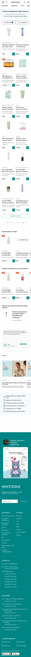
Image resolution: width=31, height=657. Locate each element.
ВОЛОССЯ (5, 5)
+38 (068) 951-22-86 (10, 584)
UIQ (17, 42)
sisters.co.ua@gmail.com (11, 563)
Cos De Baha (19, 288)
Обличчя (18, 518)
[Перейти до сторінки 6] (18, 390)
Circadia (18, 198)
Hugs (17, 105)
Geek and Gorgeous (7, 42)
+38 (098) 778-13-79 (10, 601)
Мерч (18, 526)
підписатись (24, 501)
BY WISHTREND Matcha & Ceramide (26, 167)
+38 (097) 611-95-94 (10, 606)
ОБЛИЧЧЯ (14, 5)
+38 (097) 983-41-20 (10, 579)
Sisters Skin (22, 642)
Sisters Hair (7, 642)
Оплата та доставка (8, 516)
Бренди (18, 535)
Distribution (7, 645)
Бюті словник (5, 540)
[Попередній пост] (5, 462)
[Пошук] (6, 2)
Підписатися (15, 444)
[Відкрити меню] (3, 2)
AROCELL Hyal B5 (25, 74)
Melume (4, 74)
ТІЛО (22, 5)
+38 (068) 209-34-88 (10, 624)
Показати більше (15, 216)
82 (23, 222)
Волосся (18, 516)
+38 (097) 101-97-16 (10, 613)
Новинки (18, 529)
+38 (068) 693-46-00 (10, 581)
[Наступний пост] (25, 462)
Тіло (17, 521)
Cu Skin (18, 251)
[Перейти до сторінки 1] (12, 390)
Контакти (4, 543)
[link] (28, 2)
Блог (3, 537)
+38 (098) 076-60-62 (10, 629)
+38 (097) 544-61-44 (10, 618)
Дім (17, 524)
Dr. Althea (4, 167)
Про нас (4, 527)
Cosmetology (22, 645)
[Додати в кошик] (13, 54)
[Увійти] (24, 2)
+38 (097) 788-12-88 (10, 576)
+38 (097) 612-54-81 (10, 574)
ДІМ (28, 5)
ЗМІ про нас (5, 530)
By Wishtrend (19, 167)
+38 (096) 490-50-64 (10, 587)
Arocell (18, 74)
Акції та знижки (20, 532)
